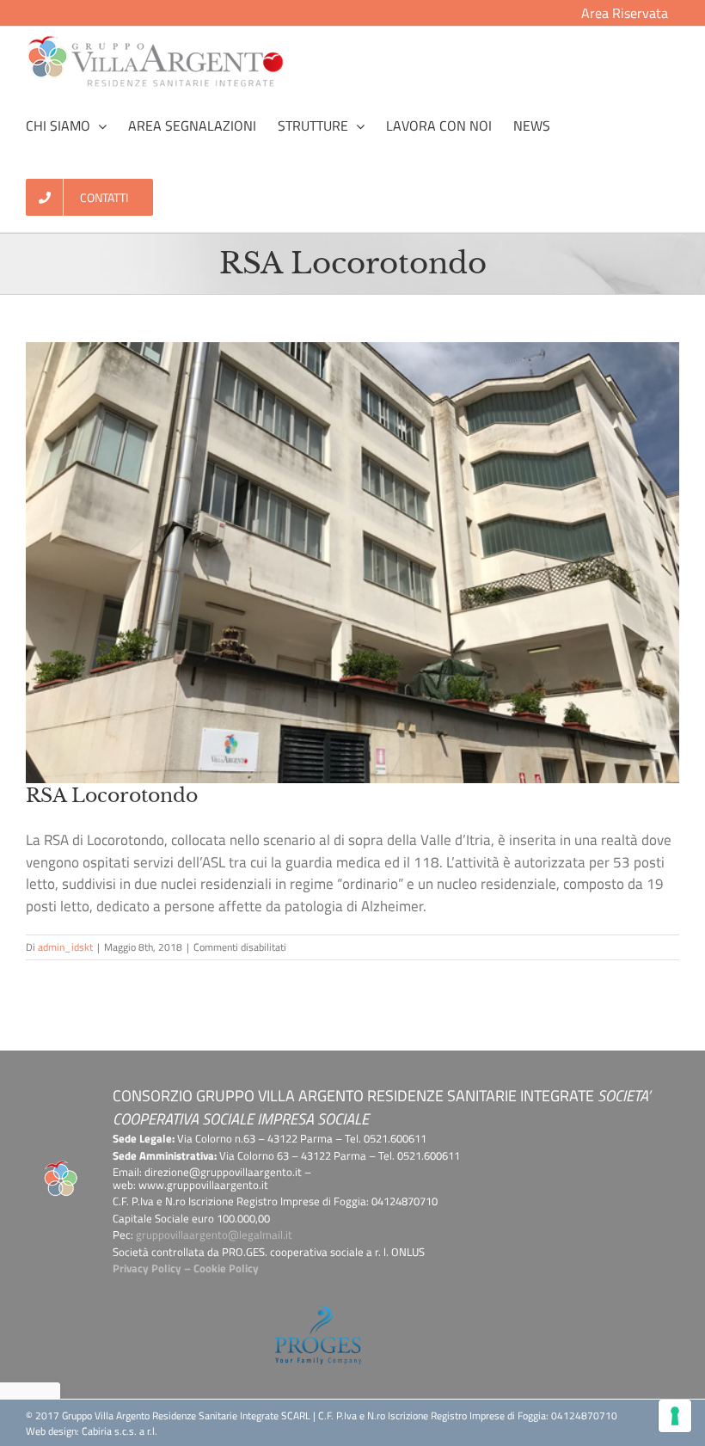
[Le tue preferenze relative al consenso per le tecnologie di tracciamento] (675, 1416)
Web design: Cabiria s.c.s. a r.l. (91, 1431)
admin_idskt (65, 947)
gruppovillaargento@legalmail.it (214, 1234)
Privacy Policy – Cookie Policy (186, 1268)
